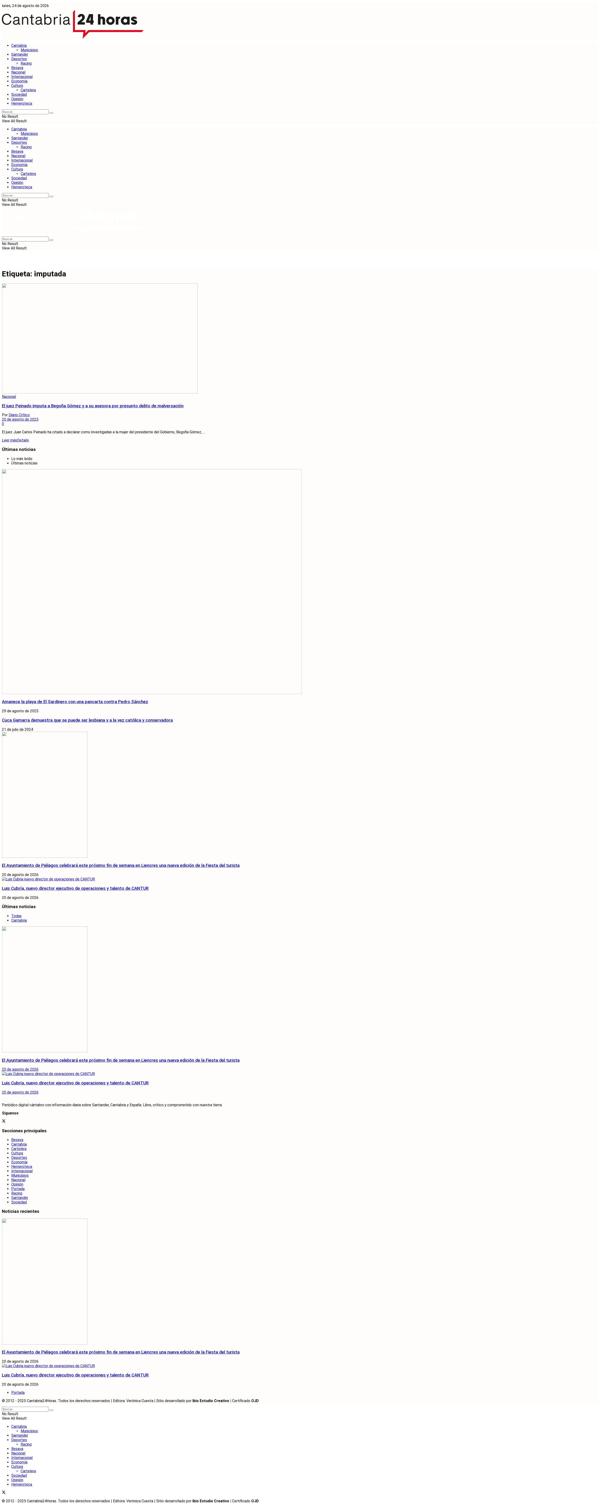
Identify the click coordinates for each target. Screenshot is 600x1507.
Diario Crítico (19, 415)
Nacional (18, 72)
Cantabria (19, 45)
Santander (19, 54)
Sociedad (19, 94)
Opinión (17, 99)
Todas (16, 916)
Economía (19, 81)
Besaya (17, 68)
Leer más (15, 440)
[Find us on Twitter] (4, 1121)
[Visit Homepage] (72, 37)
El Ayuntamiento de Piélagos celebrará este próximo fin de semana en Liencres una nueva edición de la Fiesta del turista (121, 865)
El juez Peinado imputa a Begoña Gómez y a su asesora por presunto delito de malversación (93, 405)
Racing (26, 63)
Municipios (29, 50)
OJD (255, 1401)
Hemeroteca (21, 103)
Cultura (17, 85)
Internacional (22, 76)
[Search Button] (51, 113)
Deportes (19, 59)
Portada (18, 1189)
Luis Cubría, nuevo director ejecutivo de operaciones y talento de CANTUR (75, 888)
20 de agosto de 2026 (20, 1069)
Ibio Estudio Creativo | (211, 1401)
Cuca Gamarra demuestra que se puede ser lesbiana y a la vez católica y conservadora (87, 720)
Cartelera (28, 90)
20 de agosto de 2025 (20, 419)
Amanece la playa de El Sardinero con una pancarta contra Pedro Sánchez (75, 701)
